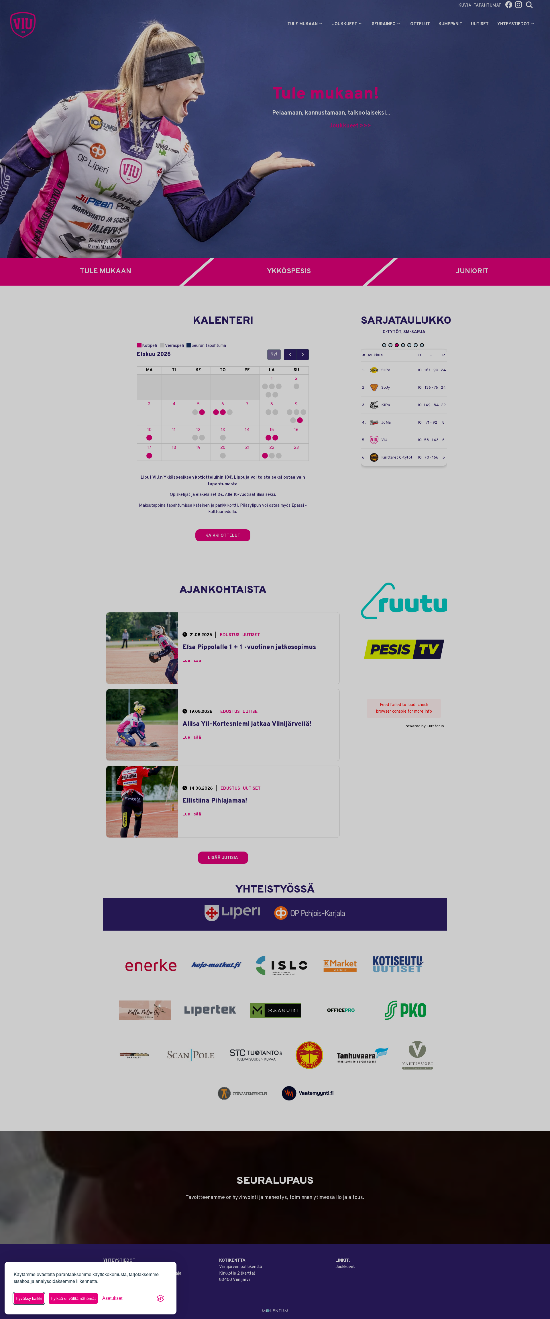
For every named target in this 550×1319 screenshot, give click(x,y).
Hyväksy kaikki (29, 1298)
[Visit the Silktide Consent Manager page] (160, 1298)
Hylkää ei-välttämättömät (73, 1298)
